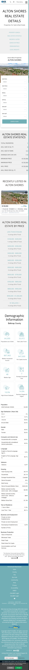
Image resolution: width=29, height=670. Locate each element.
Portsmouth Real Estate (14, 567)
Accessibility (14, 588)
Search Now (14, 121)
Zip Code (14, 577)
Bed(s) (3, 92)
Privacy (14, 585)
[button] (26, 2)
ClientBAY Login (14, 593)
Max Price (4, 86)
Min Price (4, 79)
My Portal (20, 2)
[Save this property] (26, 192)
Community (14, 580)
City (14, 575)
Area (14, 582)
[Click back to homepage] (3, 2)
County (14, 572)
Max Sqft (4, 113)
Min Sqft (4, 106)
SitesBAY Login (14, 596)
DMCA (14, 590)
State (14, 569)
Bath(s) (4, 99)
